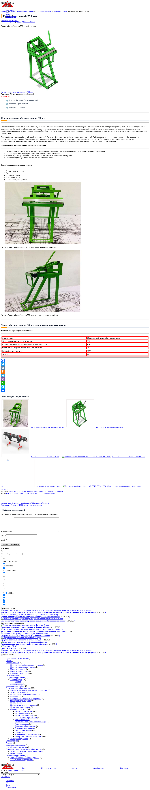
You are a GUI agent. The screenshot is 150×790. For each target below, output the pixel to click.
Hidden (10, 593)
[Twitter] (75, 364)
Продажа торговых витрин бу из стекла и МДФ (21, 640)
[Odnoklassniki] (75, 372)
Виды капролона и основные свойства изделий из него (24, 644)
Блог (7, 12)
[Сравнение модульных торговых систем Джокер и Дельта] (25, 625)
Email (4, 540)
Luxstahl (18, 682)
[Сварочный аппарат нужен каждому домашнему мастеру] (25, 633)
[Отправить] (75, 390)
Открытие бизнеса (13, 675)
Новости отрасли (12, 663)
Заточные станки (22, 720)
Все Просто (10, 493)
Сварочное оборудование (20, 707)
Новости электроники (19, 671)
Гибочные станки (15, 491)
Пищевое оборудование (15, 678)
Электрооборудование (19, 739)
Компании (10, 10)
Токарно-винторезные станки (27, 734)
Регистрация (11, 17)
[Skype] (75, 387)
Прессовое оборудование (25, 726)
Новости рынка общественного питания (26, 665)
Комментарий (7, 531)
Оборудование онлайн (16, 770)
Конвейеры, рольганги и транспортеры (30, 722)
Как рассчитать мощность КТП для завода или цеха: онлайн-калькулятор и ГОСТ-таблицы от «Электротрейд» (48, 612)
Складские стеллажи (18, 747)
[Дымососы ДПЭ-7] (9, 646)
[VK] (75, 368)
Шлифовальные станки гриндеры (28, 737)
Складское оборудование (16, 745)
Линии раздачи (16, 680)
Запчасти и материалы (19, 692)
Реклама (9, 743)
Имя (3, 536)
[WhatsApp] (75, 383)
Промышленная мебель (15, 686)
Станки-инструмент (55, 491)
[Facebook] (75, 360)
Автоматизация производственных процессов (28, 690)
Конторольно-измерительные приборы (25, 699)
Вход (8, 15)
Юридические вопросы (19, 673)
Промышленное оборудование (34, 491)
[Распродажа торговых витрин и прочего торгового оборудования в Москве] (32, 629)
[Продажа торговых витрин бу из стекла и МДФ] (21, 638)
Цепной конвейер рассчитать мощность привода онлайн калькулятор (30, 617)
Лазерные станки (22, 724)
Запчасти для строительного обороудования (27, 751)
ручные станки (49, 493)
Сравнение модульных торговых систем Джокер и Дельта (25, 627)
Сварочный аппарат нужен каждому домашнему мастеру (25, 636)
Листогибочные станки (33, 493)
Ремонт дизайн (16, 753)
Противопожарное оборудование (23, 705)
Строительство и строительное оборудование (24, 749)
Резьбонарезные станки (24, 728)
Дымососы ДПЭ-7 (8, 648)
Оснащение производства (20, 701)
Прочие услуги (12, 741)
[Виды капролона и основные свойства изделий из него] (24, 642)
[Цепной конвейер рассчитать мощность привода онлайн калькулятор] (29, 615)
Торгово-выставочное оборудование (24, 758)
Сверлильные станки (23, 730)
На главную (5, 777)
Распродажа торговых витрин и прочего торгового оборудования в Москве (33, 631)
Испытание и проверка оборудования (25, 694)
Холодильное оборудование (21, 760)
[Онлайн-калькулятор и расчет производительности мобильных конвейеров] (32, 619)
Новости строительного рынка (22, 667)
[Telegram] (75, 375)
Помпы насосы (16, 703)
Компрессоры (15, 696)
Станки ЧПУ (20, 732)
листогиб (19, 493)
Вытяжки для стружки (24, 711)
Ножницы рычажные (28, 718)
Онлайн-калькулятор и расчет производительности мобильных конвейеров (33, 621)
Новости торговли (17, 669)
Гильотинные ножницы (24, 715)
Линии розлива (16, 684)
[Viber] (75, 379)
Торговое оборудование (15, 756)
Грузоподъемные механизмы (17, 659)
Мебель (9, 661)
